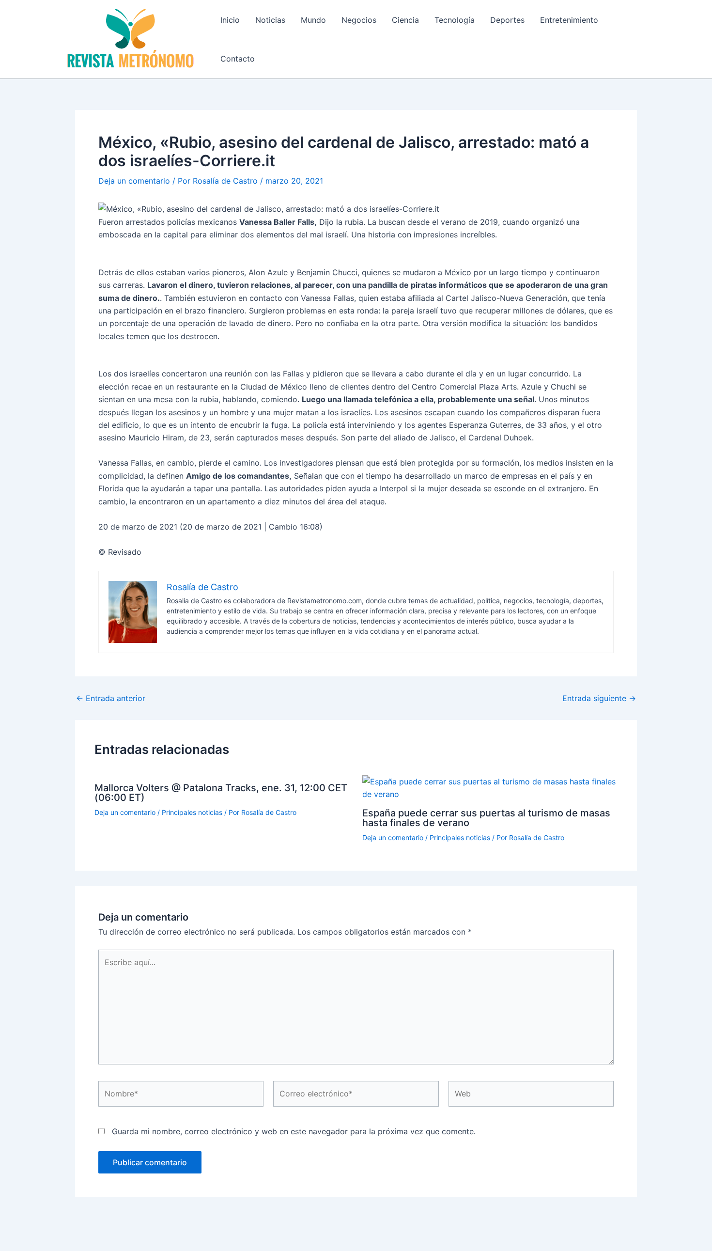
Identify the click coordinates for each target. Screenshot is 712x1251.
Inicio (230, 20)
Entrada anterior (110, 698)
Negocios (358, 20)
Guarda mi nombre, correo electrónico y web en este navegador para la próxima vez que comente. (294, 1131)
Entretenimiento (569, 20)
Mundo (313, 20)
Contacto (237, 58)
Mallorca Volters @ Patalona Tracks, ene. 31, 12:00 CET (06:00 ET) (220, 792)
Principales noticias (192, 812)
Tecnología (454, 20)
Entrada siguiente (599, 698)
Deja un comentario (134, 181)
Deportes (507, 20)
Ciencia (405, 20)
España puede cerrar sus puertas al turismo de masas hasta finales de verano (486, 818)
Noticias (270, 20)
